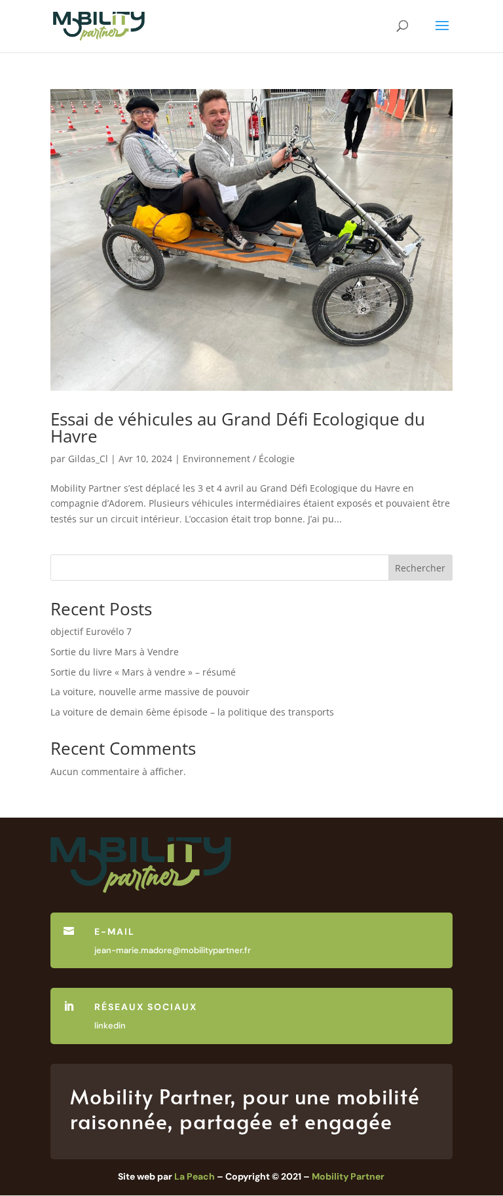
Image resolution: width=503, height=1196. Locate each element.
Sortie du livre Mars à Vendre (114, 651)
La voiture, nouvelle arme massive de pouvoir (150, 691)
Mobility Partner (348, 1176)
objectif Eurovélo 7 (91, 631)
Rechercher (420, 568)
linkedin (110, 1025)
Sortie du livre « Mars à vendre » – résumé (143, 672)
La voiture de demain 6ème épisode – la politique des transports (192, 712)
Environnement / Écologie (239, 458)
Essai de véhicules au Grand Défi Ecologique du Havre (237, 427)
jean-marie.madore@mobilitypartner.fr (172, 950)
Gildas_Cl (88, 458)
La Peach (194, 1176)
